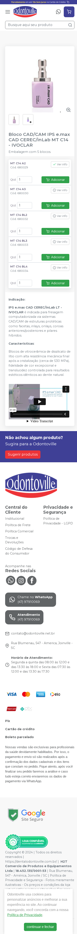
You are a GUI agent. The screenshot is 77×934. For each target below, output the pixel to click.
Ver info (62, 164)
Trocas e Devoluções (14, 540)
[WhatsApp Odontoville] (10, 580)
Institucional (14, 519)
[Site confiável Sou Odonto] (26, 842)
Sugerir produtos (23, 454)
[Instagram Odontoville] (21, 580)
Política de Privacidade (24, 915)
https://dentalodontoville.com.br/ (31, 861)
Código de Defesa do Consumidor (19, 551)
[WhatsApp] (58, 11)
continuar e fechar (40, 927)
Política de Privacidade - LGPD (58, 521)
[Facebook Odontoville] (32, 580)
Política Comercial (19, 531)
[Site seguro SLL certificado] (26, 815)
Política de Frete (18, 525)
